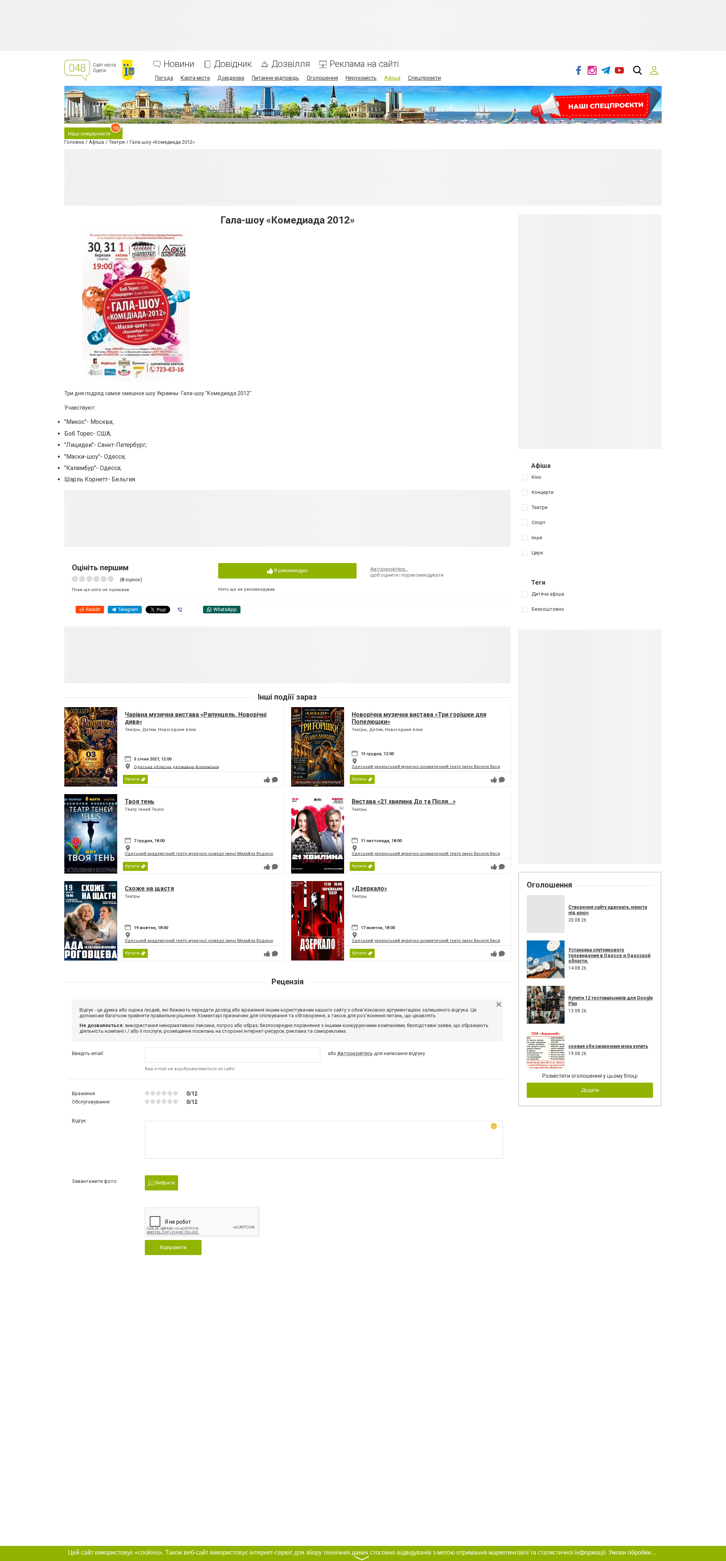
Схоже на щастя (149, 888)
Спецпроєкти (424, 78)
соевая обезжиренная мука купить (608, 1046)
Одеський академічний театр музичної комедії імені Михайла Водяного (201, 853)
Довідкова (230, 78)
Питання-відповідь (275, 78)
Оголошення (322, 78)
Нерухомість (361, 78)
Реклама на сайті (364, 64)
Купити (132, 779)
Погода (164, 78)
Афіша (392, 78)
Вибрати (164, 1182)
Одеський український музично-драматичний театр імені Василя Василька (431, 766)
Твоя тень (139, 801)
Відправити (173, 1247)
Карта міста (195, 78)
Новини (179, 64)
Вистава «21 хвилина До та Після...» (404, 801)
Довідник (233, 64)
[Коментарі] (275, 780)
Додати (590, 1090)
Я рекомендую (290, 570)
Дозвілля (290, 64)
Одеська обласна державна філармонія (176, 766)
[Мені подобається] (267, 780)
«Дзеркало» (369, 888)
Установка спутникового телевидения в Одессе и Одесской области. (609, 955)
